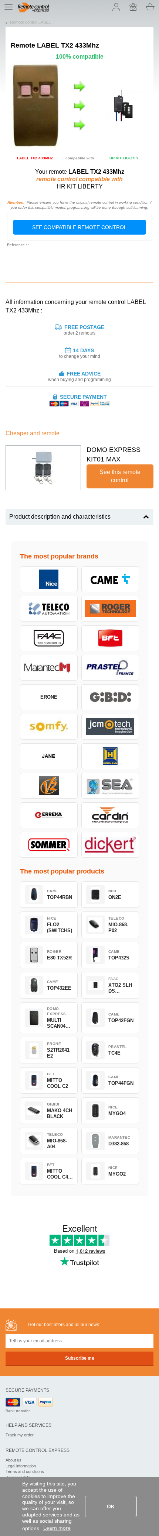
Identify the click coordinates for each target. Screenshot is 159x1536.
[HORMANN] (110, 756)
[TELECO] (49, 609)
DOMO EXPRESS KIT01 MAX (114, 454)
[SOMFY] (49, 727)
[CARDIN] (110, 815)
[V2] (49, 786)
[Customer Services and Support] (133, 7)
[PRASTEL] (110, 668)
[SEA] (110, 786)
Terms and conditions (25, 1471)
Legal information (21, 1466)
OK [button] (111, 1506)
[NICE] (49, 579)
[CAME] (110, 579)
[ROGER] (110, 609)
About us (13, 1460)
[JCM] (110, 727)
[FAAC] (49, 638)
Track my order (20, 1435)
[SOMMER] (49, 845)
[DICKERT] (110, 845)
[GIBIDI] (110, 697)
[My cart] (150, 7)
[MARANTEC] (49, 668)
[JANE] (49, 756)
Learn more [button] (57, 1528)
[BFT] (110, 638)
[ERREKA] (49, 815)
